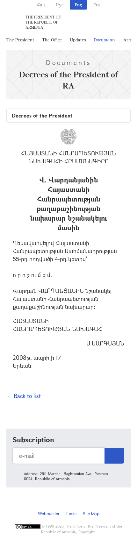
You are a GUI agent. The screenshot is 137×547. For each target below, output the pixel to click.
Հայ (41, 5)
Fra (96, 5)
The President (20, 40)
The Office (52, 40)
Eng (78, 5)
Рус (59, 5)
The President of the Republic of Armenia (43, 22)
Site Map (91, 513)
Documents (104, 40)
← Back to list (23, 396)
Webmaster (49, 513)
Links (71, 513)
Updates (78, 40)
